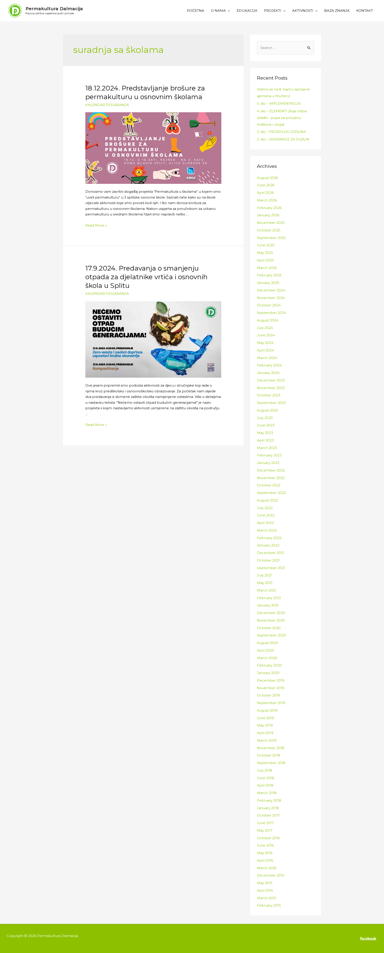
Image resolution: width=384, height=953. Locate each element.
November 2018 (270, 748)
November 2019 (270, 688)
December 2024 (271, 290)
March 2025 (267, 268)
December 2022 (271, 470)
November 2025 (271, 223)
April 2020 (265, 650)
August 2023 (267, 410)
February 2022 (269, 538)
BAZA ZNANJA (337, 10)
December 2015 (270, 875)
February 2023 (269, 455)
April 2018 (265, 785)
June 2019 (265, 718)
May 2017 (264, 830)
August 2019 (267, 710)
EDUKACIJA (247, 10)
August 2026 (267, 178)
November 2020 (271, 620)
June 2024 (266, 335)
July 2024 (265, 328)
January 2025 (268, 283)
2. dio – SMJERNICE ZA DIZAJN (283, 139)
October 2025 (268, 230)
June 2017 (265, 823)
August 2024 (267, 320)
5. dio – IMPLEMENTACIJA (279, 103)
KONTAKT (364, 10)
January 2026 (268, 215)
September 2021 (271, 568)
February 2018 (269, 800)
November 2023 (271, 388)
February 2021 (269, 598)
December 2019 (270, 680)
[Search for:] (285, 48)
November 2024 (271, 298)
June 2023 (265, 425)
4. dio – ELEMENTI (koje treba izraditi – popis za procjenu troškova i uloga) (282, 117)
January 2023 (268, 463)
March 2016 (266, 868)
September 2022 (271, 493)
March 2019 (266, 740)
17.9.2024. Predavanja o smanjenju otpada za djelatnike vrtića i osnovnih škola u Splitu (146, 277)
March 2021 (266, 590)
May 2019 (265, 725)
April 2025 (265, 260)
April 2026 (265, 193)
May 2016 (264, 853)
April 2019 (265, 733)
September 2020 (271, 635)
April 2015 (265, 890)
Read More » (96, 225)
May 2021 (264, 583)
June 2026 (265, 185)
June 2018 (265, 778)
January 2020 (268, 673)
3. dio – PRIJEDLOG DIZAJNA (281, 132)
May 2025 (265, 253)
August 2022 (267, 500)
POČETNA (195, 10)
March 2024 (267, 358)
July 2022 (265, 508)
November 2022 (271, 478)
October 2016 (268, 838)
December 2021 (270, 553)
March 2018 (266, 793)
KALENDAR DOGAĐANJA (107, 105)
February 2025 (269, 275)
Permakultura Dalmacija (54, 8)
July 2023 (265, 418)
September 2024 (271, 313)
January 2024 (268, 373)
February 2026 (269, 208)
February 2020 (269, 665)
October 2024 (269, 305)
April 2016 (265, 860)
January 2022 (268, 545)
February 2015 (269, 905)
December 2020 (271, 613)
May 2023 (265, 433)
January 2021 (268, 605)
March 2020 (267, 658)
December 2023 (271, 380)
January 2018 (268, 808)
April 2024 (265, 350)
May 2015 (264, 883)
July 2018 (264, 770)
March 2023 (267, 448)
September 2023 (271, 403)
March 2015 (266, 898)
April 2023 (265, 440)
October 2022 (268, 485)
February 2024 (269, 365)
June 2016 (265, 845)
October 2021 (268, 560)
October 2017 (268, 815)
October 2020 (269, 628)
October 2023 (268, 395)
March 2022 (267, 530)
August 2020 (267, 643)
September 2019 (271, 703)
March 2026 (267, 200)
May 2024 (265, 343)
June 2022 (265, 515)
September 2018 (271, 763)
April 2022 (265, 523)
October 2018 (268, 755)
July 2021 (264, 575)
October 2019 (268, 695)
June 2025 (265, 245)
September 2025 (271, 238)
